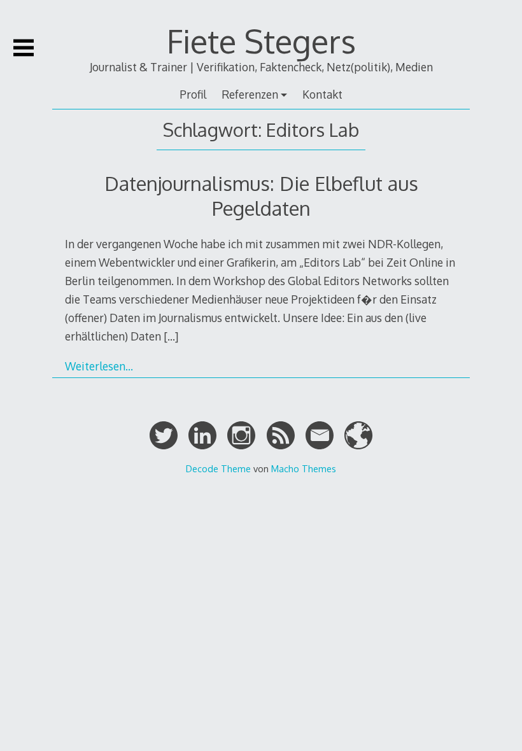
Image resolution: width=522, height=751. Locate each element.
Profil (193, 94)
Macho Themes (303, 468)
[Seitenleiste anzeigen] (23, 48)
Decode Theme (218, 468)
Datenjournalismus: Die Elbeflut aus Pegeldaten (261, 195)
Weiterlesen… (99, 366)
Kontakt (322, 94)
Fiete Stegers (261, 40)
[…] (171, 336)
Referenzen (250, 94)
